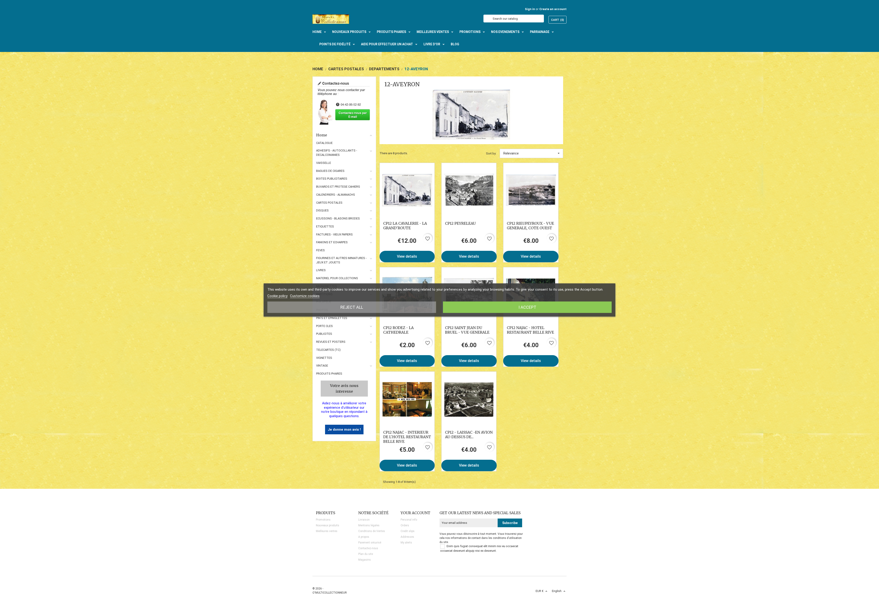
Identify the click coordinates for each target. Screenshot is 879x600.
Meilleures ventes (326, 531)
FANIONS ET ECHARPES (332, 242)
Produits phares (329, 373)
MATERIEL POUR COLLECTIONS (337, 278)
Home (321, 135)
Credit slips (408, 531)
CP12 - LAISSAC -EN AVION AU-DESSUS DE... (469, 434)
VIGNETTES (324, 357)
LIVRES (321, 270)
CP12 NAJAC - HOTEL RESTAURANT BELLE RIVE (530, 330)
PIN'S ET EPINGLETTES (331, 318)
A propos (363, 536)
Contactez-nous (368, 548)
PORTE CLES (324, 326)
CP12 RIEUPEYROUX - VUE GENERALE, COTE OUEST (530, 225)
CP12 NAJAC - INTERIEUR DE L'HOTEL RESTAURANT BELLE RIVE (407, 437)
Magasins (364, 559)
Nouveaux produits (327, 525)
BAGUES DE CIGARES (330, 171)
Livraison (364, 519)
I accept (527, 307)
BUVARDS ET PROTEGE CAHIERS (338, 186)
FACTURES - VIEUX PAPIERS (334, 234)
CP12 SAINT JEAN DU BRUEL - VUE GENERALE (467, 330)
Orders (405, 525)
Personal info (409, 519)
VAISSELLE (323, 163)
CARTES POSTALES (329, 202)
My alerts (406, 542)
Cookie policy (277, 296)
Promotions (323, 519)
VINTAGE (322, 365)
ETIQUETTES (325, 226)
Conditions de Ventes (371, 531)
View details (407, 256)
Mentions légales (369, 525)
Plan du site (365, 554)
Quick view (407, 190)
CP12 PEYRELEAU (460, 223)
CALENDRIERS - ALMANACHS (335, 194)
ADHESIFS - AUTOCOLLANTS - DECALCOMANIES (336, 153)
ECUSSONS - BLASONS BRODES (338, 218)
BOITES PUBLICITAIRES (331, 178)
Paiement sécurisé (369, 542)
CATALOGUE (324, 143)
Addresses (407, 536)
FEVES (320, 250)
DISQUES (322, 210)
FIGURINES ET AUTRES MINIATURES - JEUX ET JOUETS (341, 260)
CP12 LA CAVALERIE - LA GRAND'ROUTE (405, 225)
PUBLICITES (324, 333)
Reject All (351, 307)
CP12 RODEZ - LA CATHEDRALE (398, 330)
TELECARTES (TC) (328, 349)
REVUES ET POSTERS (330, 341)
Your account (415, 513)
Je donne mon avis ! (344, 429)
